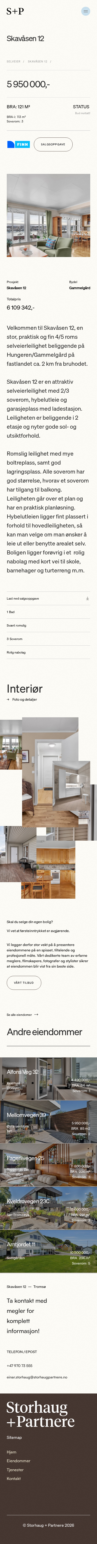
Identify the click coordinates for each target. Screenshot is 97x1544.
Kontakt (14, 1478)
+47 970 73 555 (19, 1365)
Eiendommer (18, 1460)
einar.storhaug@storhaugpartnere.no (37, 1377)
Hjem (11, 1451)
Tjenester (15, 1469)
